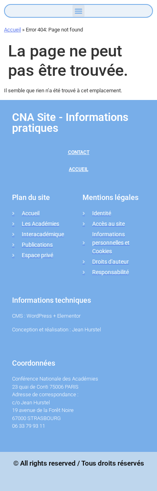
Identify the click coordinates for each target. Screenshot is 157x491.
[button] (78, 11)
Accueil (12, 30)
